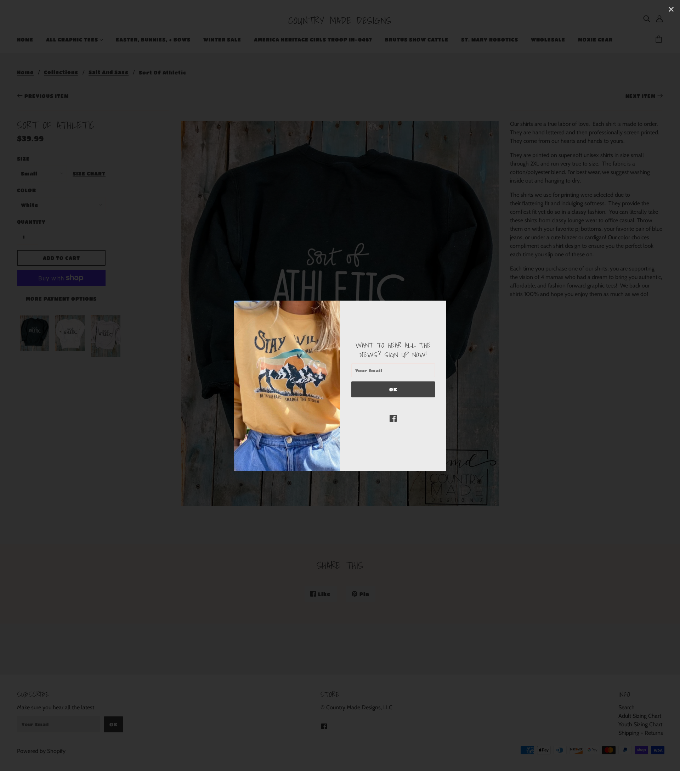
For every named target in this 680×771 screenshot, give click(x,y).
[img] (393, 418)
